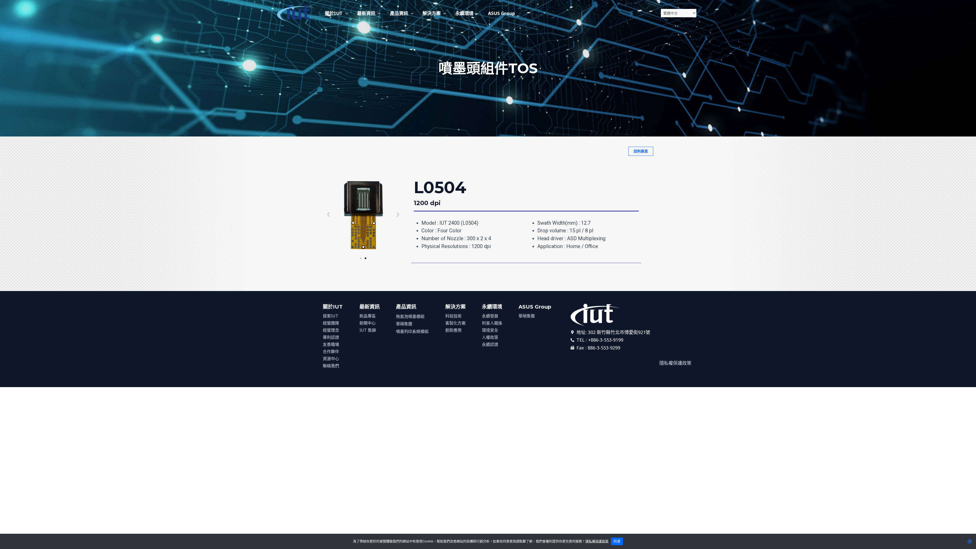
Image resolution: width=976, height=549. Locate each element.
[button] (328, 214)
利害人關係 (492, 323)
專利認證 (331, 337)
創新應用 (453, 330)
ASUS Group (501, 13)
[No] (969, 541)
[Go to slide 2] (365, 258)
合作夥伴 (331, 351)
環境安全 (490, 330)
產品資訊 (399, 13)
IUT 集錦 (367, 330)
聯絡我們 (331, 366)
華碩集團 (404, 324)
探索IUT (330, 316)
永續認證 (490, 344)
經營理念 (331, 330)
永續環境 (464, 13)
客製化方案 (455, 323)
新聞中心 (367, 323)
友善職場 (331, 344)
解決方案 (431, 13)
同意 (617, 541)
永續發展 (490, 316)
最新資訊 (366, 13)
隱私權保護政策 (596, 541)
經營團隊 (331, 323)
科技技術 (453, 316)
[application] (345, 13)
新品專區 (367, 316)
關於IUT (334, 13)
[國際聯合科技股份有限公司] (296, 12)
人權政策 (490, 337)
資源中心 (331, 358)
